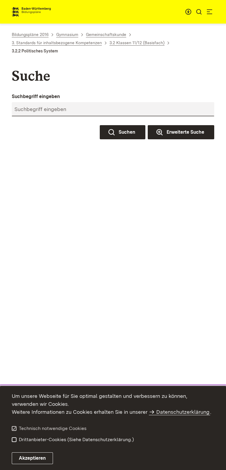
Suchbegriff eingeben (36, 96)
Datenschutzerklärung (183, 412)
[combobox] (188, 11)
